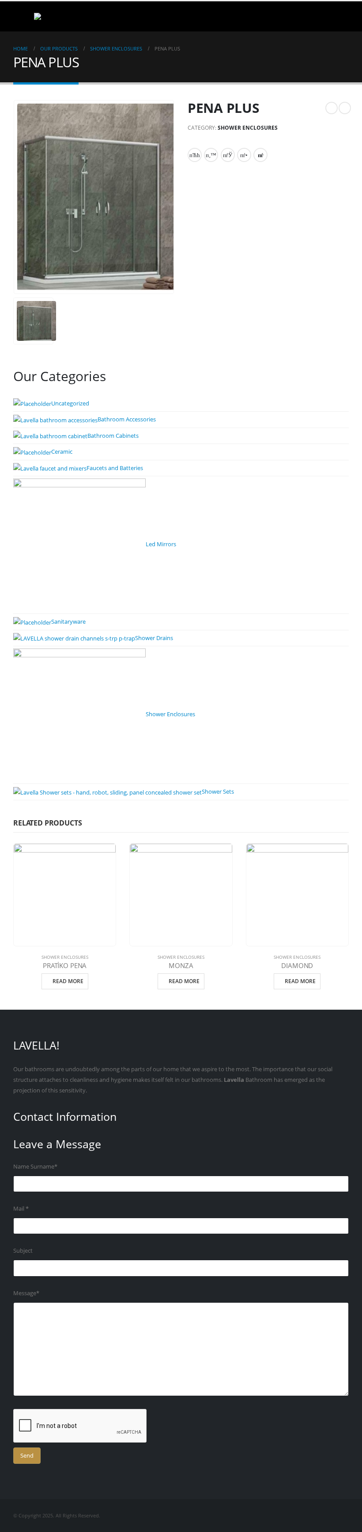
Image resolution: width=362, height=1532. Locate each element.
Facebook (195, 155)
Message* (26, 1293)
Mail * (21, 1208)
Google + (244, 155)
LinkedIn (228, 155)
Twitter (211, 155)
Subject (23, 1250)
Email (260, 155)
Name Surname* (35, 1166)
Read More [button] (68, 981)
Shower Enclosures (248, 127)
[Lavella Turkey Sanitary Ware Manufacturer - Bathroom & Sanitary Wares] (55, 16)
